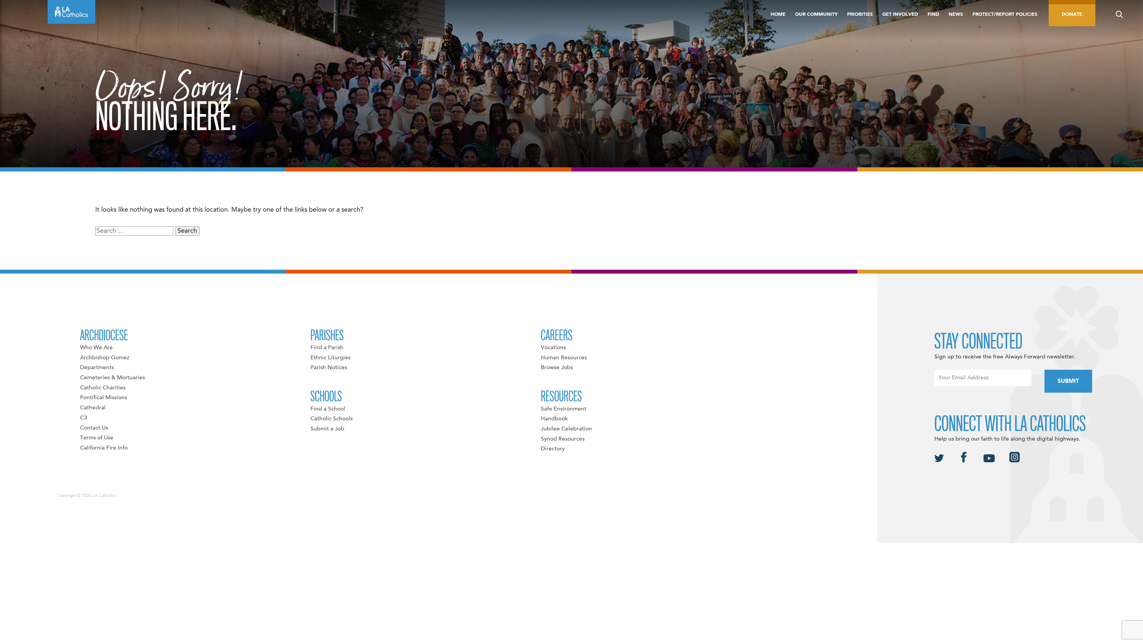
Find (933, 14)
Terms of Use (96, 438)
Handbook (554, 419)
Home (778, 14)
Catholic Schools (331, 419)
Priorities (860, 14)
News (956, 14)
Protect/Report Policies (1004, 14)
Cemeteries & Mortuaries (112, 378)
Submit (1068, 381)
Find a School (327, 409)
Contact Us (94, 428)
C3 (83, 418)
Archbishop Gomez (104, 358)
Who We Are (96, 348)
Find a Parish (326, 348)
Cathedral (93, 408)
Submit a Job (327, 429)
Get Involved (900, 14)
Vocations (553, 348)
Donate (1072, 14)
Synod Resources (563, 439)
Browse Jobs (557, 368)
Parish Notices (328, 368)
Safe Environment (563, 409)
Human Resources (564, 358)
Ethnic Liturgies (330, 358)
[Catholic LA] (71, 12)
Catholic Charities (103, 388)
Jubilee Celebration (566, 429)
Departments (97, 368)
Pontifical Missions (103, 398)
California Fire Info (104, 448)
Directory (553, 449)
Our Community (816, 14)
